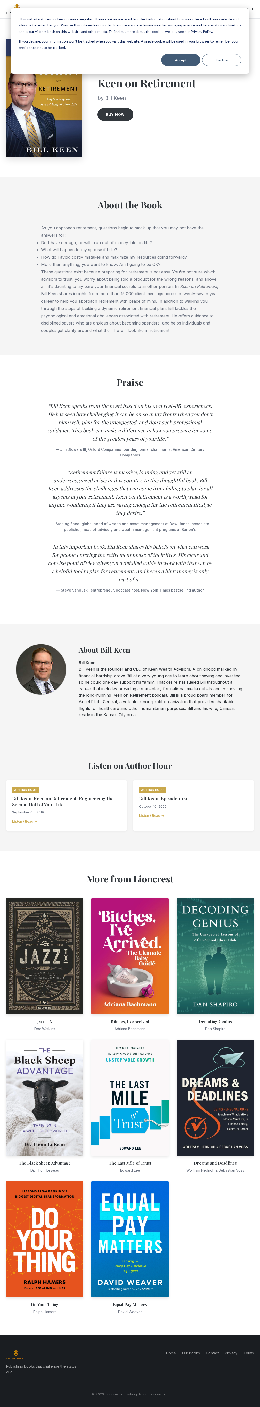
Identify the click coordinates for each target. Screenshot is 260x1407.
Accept (181, 60)
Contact (212, 1353)
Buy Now (115, 114)
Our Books (191, 1353)
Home (171, 1353)
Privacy (231, 1353)
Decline (222, 60)
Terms (248, 1353)
